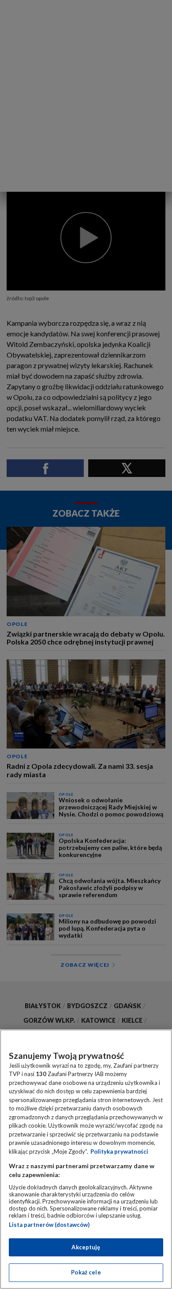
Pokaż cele (86, 1272)
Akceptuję (85, 1247)
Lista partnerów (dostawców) (49, 1224)
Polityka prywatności (119, 1151)
